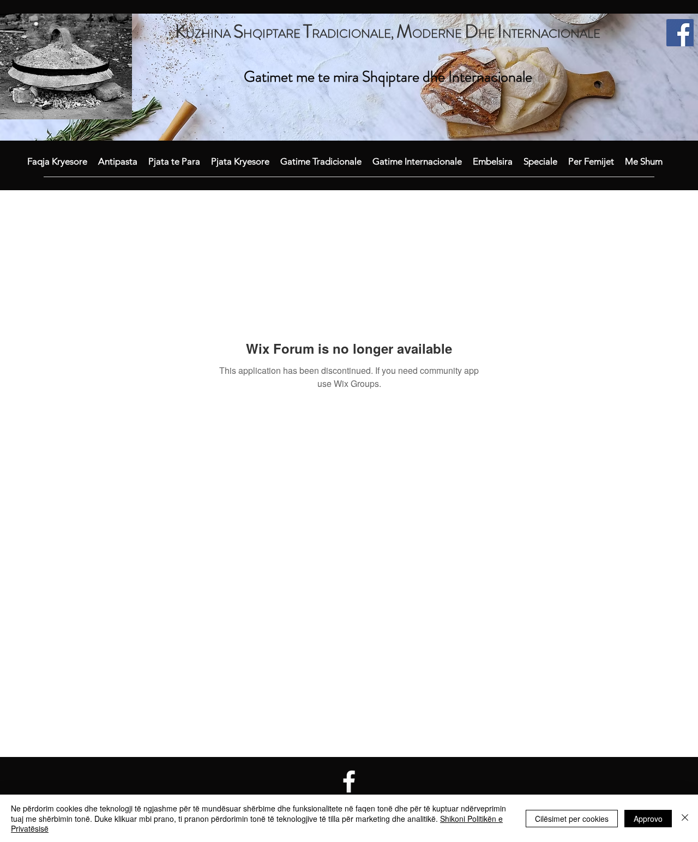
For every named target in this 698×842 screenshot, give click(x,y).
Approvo (648, 818)
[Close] (684, 818)
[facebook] (680, 32)
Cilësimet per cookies (572, 818)
